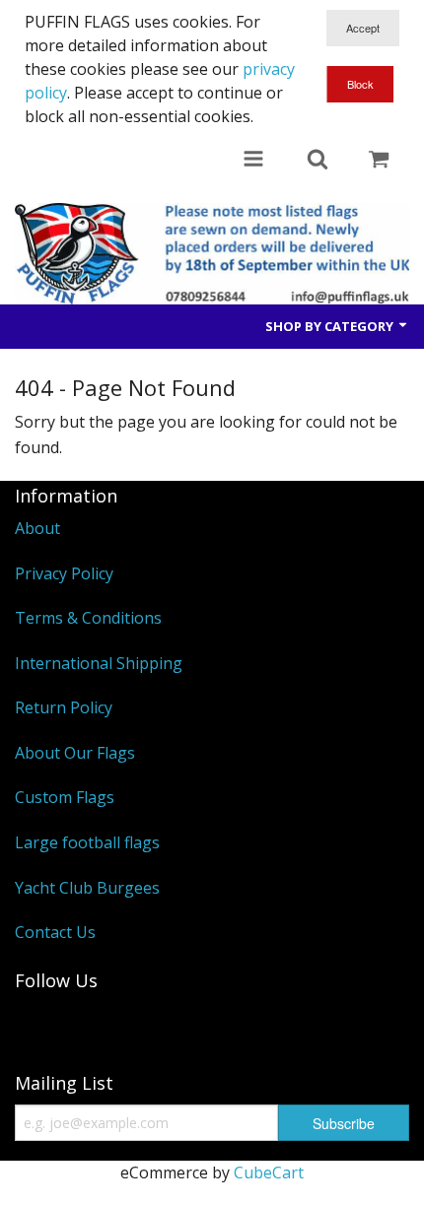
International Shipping (98, 663)
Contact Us (55, 932)
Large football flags (87, 842)
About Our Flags (75, 753)
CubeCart (269, 1172)
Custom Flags (64, 797)
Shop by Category (330, 326)
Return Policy (63, 707)
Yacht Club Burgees (87, 888)
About (37, 528)
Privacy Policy (64, 573)
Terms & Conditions (88, 618)
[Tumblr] (39, 1024)
